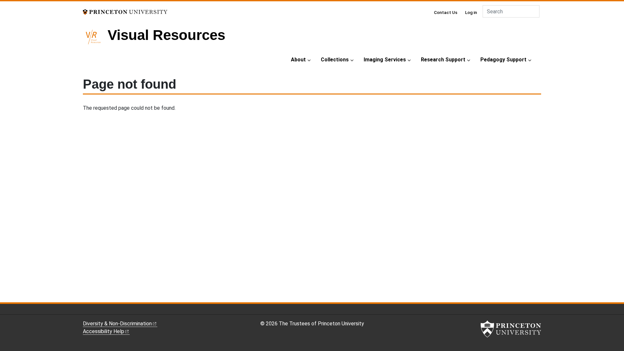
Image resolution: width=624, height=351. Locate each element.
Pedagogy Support (503, 59)
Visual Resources (166, 35)
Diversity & (117, 323)
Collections (335, 59)
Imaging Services (385, 59)
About (298, 59)
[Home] (95, 39)
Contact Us (445, 12)
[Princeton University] (125, 11)
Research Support (443, 59)
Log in (471, 12)
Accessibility (103, 331)
